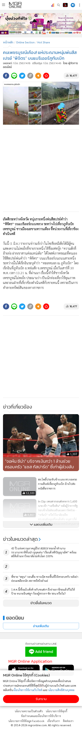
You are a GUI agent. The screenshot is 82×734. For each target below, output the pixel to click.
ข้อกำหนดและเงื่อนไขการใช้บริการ (41, 716)
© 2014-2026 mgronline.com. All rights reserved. (41, 725)
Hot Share (43, 42)
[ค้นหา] (58, 5)
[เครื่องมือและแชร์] (80, 5)
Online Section (25, 42)
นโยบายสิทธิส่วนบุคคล (61, 690)
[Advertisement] (41, 170)
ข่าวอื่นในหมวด (41, 603)
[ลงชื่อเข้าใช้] (73, 5)
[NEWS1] (65, 5)
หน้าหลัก (8, 42)
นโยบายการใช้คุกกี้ (56, 711)
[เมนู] (3, 5)
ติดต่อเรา (68, 721)
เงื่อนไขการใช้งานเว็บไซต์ (28, 690)
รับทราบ (41, 698)
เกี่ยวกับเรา (53, 721)
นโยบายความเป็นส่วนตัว (29, 711)
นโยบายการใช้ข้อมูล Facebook (26, 721)
